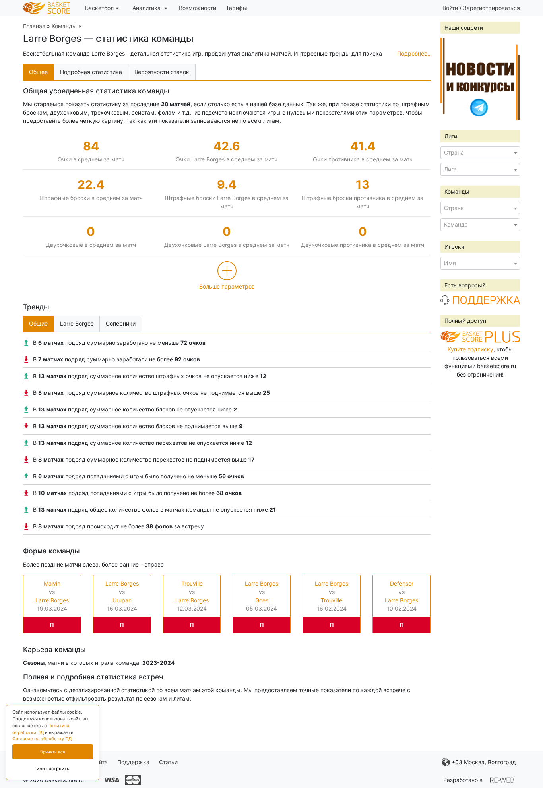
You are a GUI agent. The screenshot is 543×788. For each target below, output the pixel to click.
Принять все (52, 751)
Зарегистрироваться (491, 7)
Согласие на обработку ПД (42, 738)
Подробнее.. (414, 53)
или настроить (53, 768)
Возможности (197, 7)
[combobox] (480, 152)
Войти (450, 7)
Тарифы (236, 7)
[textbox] (480, 153)
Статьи (168, 762)
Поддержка (133, 762)
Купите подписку (470, 349)
